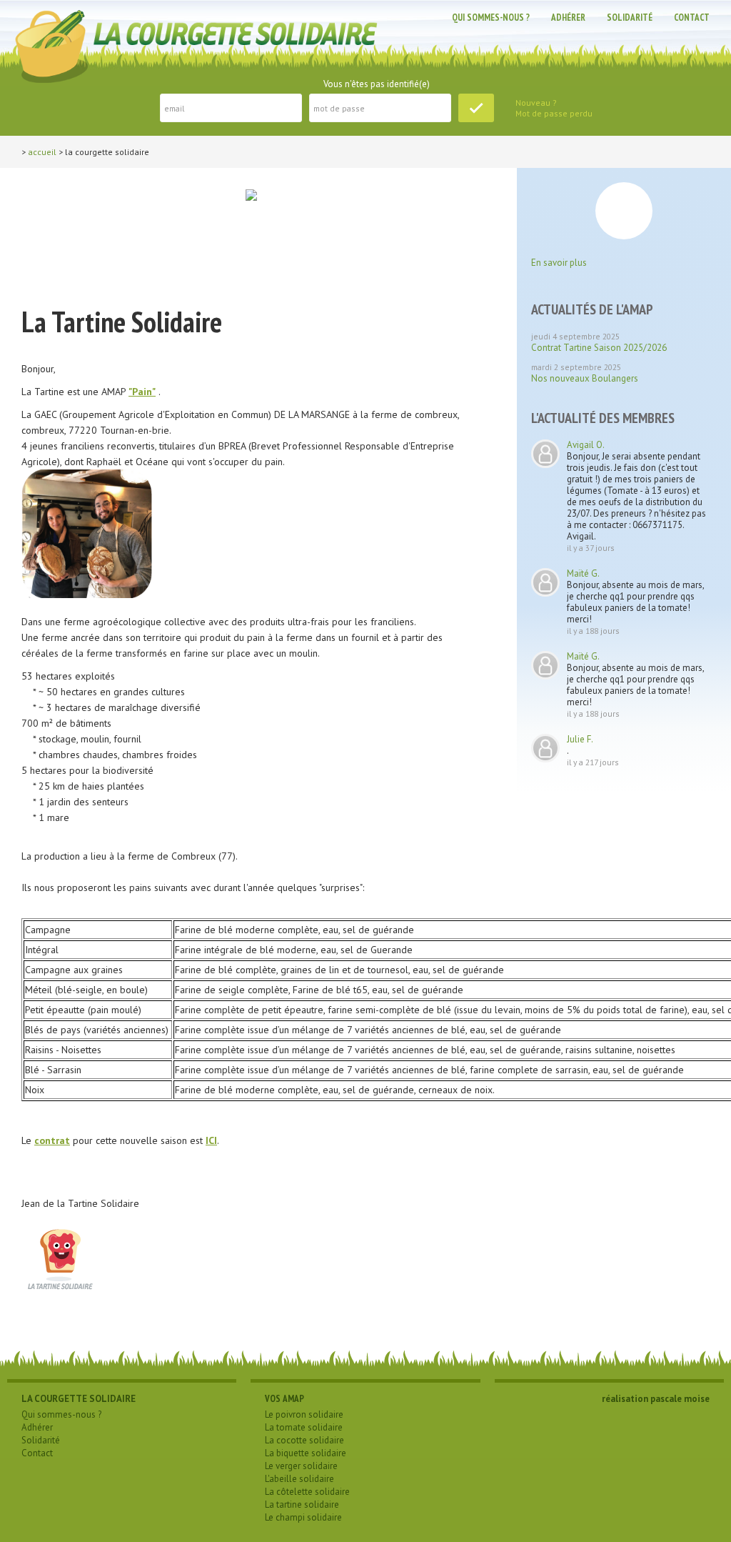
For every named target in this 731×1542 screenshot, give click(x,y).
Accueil (42, 151)
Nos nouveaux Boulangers (584, 378)
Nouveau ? (536, 102)
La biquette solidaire (305, 1453)
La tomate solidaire (304, 1427)
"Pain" (142, 391)
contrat (52, 1140)
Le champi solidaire (303, 1517)
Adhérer (568, 17)
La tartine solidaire (302, 1504)
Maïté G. (583, 573)
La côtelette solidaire (307, 1492)
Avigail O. (586, 445)
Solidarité (629, 17)
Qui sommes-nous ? (491, 17)
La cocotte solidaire (304, 1440)
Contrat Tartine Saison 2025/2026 (599, 348)
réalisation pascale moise (656, 1399)
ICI (211, 1140)
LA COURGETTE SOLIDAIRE (78, 1399)
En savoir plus (559, 263)
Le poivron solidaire (304, 1414)
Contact (692, 17)
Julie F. (580, 739)
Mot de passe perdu (554, 113)
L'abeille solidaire (299, 1479)
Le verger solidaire (301, 1466)
